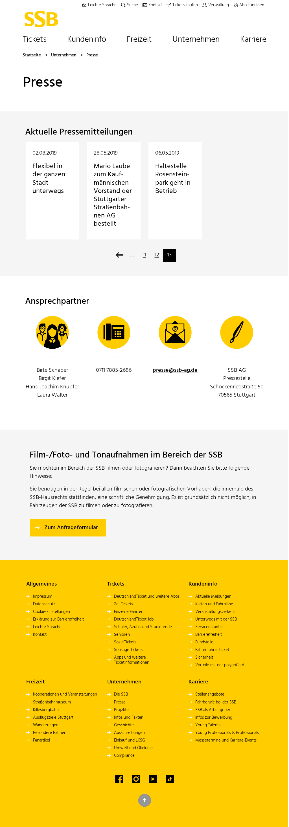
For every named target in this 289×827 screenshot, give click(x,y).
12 (157, 254)
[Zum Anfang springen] (144, 800)
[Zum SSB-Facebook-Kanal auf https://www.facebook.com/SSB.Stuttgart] (119, 779)
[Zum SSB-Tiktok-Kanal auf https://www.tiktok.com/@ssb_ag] (170, 779)
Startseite (32, 55)
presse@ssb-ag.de (175, 370)
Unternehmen (63, 55)
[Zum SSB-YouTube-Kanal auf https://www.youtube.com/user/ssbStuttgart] (153, 779)
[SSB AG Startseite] (43, 19)
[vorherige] (119, 255)
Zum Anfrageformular (71, 527)
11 (144, 254)
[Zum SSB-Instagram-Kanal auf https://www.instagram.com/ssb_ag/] (136, 779)
